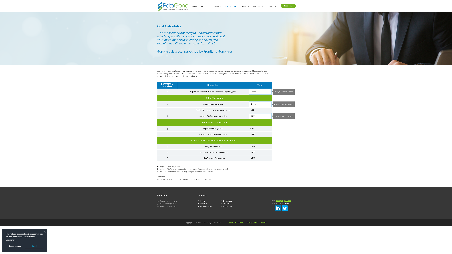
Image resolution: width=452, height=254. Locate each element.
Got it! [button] (34, 246)
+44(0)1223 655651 (283, 203)
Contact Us (271, 6)
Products (204, 6)
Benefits (217, 6)
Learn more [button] (11, 240)
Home (194, 6)
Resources (257, 6)
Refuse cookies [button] (15, 246)
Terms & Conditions (236, 223)
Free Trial (288, 6)
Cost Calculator (231, 6)
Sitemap (264, 223)
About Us (245, 6)
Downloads (227, 201)
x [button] (45, 231)
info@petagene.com (283, 201)
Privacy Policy (252, 223)
